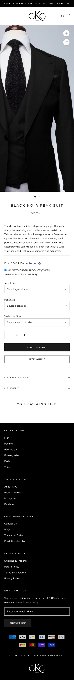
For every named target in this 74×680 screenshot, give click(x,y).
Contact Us (10, 523)
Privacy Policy (12, 578)
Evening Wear (12, 455)
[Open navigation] (5, 16)
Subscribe (18, 623)
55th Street (10, 449)
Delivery (11, 388)
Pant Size (9, 299)
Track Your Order (13, 535)
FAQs (7, 529)
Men (6, 437)
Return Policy (11, 566)
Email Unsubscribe (14, 541)
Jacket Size (10, 283)
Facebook (9, 504)
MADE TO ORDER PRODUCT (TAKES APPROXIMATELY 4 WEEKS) (27, 272)
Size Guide (37, 359)
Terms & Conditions (15, 572)
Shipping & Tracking (15, 560)
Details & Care (16, 377)
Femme (8, 443)
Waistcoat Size (12, 316)
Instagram (10, 498)
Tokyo (7, 467)
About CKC (10, 486)
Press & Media (12, 492)
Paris (7, 461)
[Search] (62, 16)
